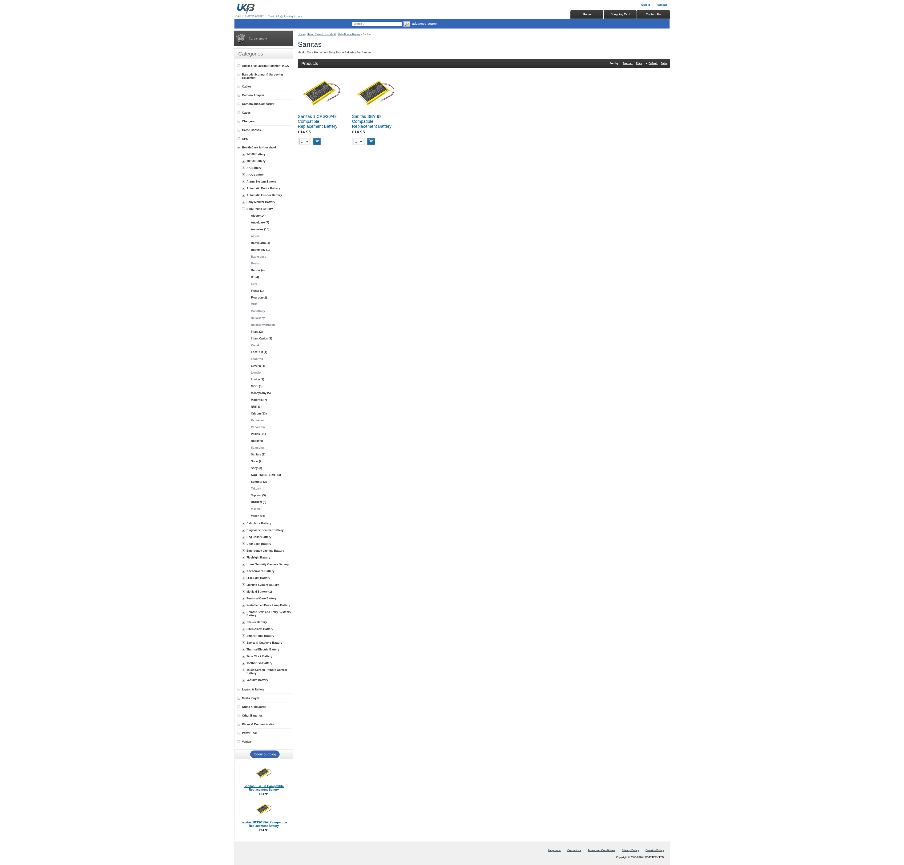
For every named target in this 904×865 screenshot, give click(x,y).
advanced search (425, 23)
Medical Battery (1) (259, 591)
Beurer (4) (258, 270)
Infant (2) (257, 331)
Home (301, 34)
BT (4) (255, 277)
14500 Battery (256, 154)
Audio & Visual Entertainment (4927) (266, 66)
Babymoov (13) (261, 249)
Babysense (258, 256)
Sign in (645, 4)
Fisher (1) (257, 290)
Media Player (250, 698)
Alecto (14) (258, 215)
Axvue (255, 236)
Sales (664, 63)
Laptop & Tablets (253, 689)
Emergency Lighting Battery (265, 550)
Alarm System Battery (261, 181)
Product (628, 63)
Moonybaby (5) (261, 393)
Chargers (248, 121)
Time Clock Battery (259, 656)
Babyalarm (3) (260, 243)
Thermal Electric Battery (262, 649)
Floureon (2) (259, 297)
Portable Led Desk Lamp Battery (268, 605)
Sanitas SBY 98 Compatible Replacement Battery (371, 121)
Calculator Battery (258, 523)
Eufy (254, 284)
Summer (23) (259, 481)
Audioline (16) (260, 229)
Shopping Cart (620, 14)
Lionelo (256, 372)
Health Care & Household (321, 34)
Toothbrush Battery (259, 663)
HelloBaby (258, 318)
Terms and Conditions (601, 850)
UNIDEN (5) (258, 502)
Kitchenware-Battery (260, 571)
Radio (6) (257, 440)
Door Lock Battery (258, 544)
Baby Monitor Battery (260, 202)
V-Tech (255, 509)
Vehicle (247, 741)
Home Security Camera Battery (267, 564)
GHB (254, 304)
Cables (246, 86)
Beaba (255, 263)
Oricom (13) (259, 413)
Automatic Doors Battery (263, 188)
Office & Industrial (254, 707)
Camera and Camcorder (258, 104)
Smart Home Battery (260, 636)
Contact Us (653, 14)
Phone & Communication (258, 724)
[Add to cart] (317, 141)
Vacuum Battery (257, 680)
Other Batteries (252, 715)
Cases (246, 112)
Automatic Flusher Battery (264, 195)
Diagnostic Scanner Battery (265, 530)
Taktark (256, 488)
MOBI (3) (256, 386)
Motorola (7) (259, 400)
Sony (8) (256, 468)
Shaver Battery (256, 622)
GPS (245, 138)
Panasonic (258, 420)
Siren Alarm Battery (259, 629)
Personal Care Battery (261, 598)
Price (639, 63)
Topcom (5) (258, 495)
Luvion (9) (257, 379)
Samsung (257, 447)
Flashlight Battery (258, 557)
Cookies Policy (655, 850)
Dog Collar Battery (258, 537)
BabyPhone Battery (349, 34)
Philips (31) (258, 434)
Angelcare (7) (260, 222)
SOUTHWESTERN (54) (266, 475)
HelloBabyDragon (263, 325)
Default (653, 63)
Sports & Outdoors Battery (264, 642)
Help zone (554, 850)
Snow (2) (256, 461)
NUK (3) (256, 406)
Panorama (258, 427)
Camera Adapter (253, 95)
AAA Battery (255, 174)
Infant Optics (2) (261, 338)
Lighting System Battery (262, 584)
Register (662, 4)
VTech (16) (258, 516)
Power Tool (249, 733)
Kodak (255, 345)
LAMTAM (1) (259, 352)
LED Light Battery (258, 578)
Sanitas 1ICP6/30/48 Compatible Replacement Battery (317, 121)
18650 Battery (256, 161)
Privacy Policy (630, 850)
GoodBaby (258, 311)
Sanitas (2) (258, 454)
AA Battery (254, 168)
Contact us (574, 850)
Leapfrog (257, 359)
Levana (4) (258, 365)
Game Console (252, 130)
